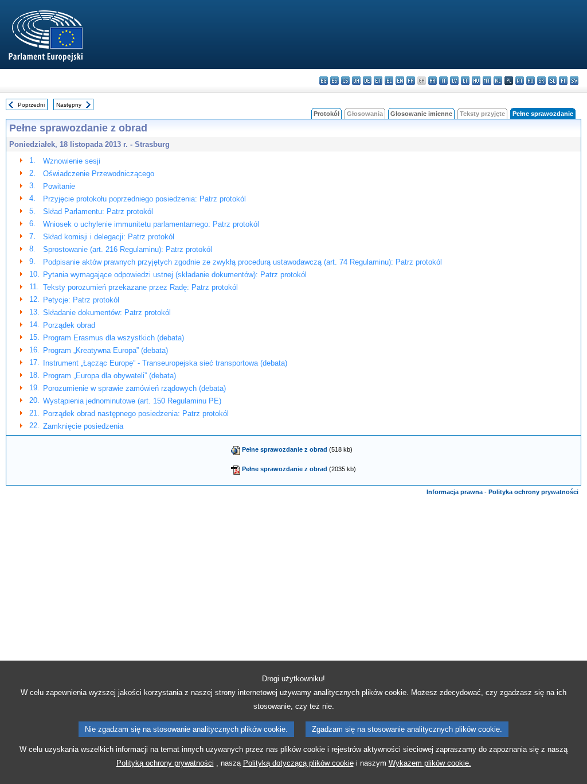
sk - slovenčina (541, 80)
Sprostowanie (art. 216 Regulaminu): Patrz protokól (127, 249)
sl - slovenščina (552, 80)
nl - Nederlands (498, 80)
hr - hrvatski (432, 80)
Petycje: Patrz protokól (81, 300)
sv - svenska (574, 80)
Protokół (326, 113)
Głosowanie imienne (421, 113)
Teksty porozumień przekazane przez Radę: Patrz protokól (140, 287)
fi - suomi (563, 80)
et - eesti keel (378, 80)
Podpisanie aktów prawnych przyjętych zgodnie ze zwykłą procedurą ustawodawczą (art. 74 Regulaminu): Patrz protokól (242, 262)
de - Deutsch (367, 80)
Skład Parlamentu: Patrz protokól (98, 211)
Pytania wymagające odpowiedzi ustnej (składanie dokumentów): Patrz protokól (175, 274)
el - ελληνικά (389, 80)
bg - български (323, 80)
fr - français (410, 80)
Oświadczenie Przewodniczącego (98, 173)
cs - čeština (345, 80)
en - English (400, 80)
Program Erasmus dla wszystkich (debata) (113, 337)
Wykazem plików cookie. (430, 763)
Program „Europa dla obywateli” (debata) (109, 375)
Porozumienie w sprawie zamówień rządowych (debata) (134, 388)
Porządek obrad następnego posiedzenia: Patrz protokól (136, 413)
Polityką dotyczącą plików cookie (298, 763)
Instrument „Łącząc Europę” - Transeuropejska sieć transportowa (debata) (165, 363)
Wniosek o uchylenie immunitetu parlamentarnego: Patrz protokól (151, 224)
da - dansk (356, 80)
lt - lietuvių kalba (465, 80)
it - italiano (443, 80)
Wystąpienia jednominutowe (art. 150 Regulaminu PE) (132, 401)
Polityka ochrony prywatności (533, 491)
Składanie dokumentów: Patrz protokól (107, 312)
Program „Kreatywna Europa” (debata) (105, 350)
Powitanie (59, 186)
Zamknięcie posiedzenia (83, 426)
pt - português (519, 80)
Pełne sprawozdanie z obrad (284, 449)
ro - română (530, 80)
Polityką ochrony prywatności (165, 763)
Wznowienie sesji (71, 161)
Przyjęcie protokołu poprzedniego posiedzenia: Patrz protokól (144, 199)
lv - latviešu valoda (454, 80)
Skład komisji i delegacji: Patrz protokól (108, 236)
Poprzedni (31, 105)
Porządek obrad (69, 325)
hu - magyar (476, 80)
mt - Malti (487, 80)
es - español (334, 80)
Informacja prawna (454, 491)
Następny (68, 105)
